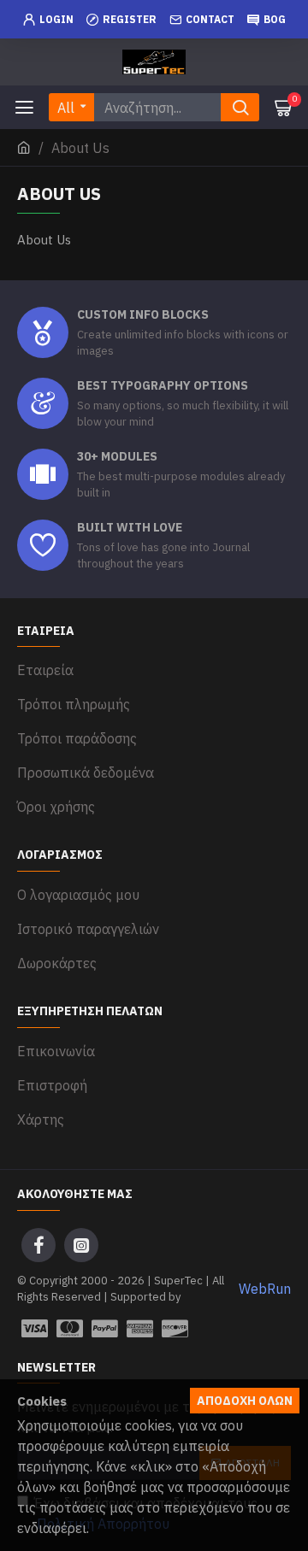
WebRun (265, 1288)
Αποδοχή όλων (245, 1400)
